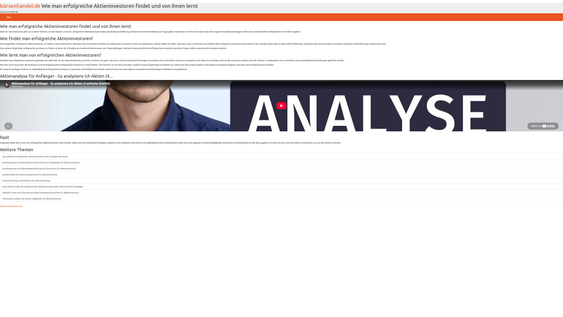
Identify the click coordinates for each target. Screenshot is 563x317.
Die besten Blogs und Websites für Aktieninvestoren (26, 180)
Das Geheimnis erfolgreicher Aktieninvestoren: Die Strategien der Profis (35, 156)
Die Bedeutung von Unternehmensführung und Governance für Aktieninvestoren (39, 168)
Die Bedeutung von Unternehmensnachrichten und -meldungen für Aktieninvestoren (41, 162)
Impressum (17, 206)
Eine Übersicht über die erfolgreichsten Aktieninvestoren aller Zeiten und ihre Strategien (42, 187)
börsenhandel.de (20, 6)
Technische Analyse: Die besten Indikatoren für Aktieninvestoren (31, 199)
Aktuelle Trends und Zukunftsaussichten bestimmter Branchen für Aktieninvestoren (40, 193)
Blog (9, 17)
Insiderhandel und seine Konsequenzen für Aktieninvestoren (30, 174)
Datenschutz (6, 206)
